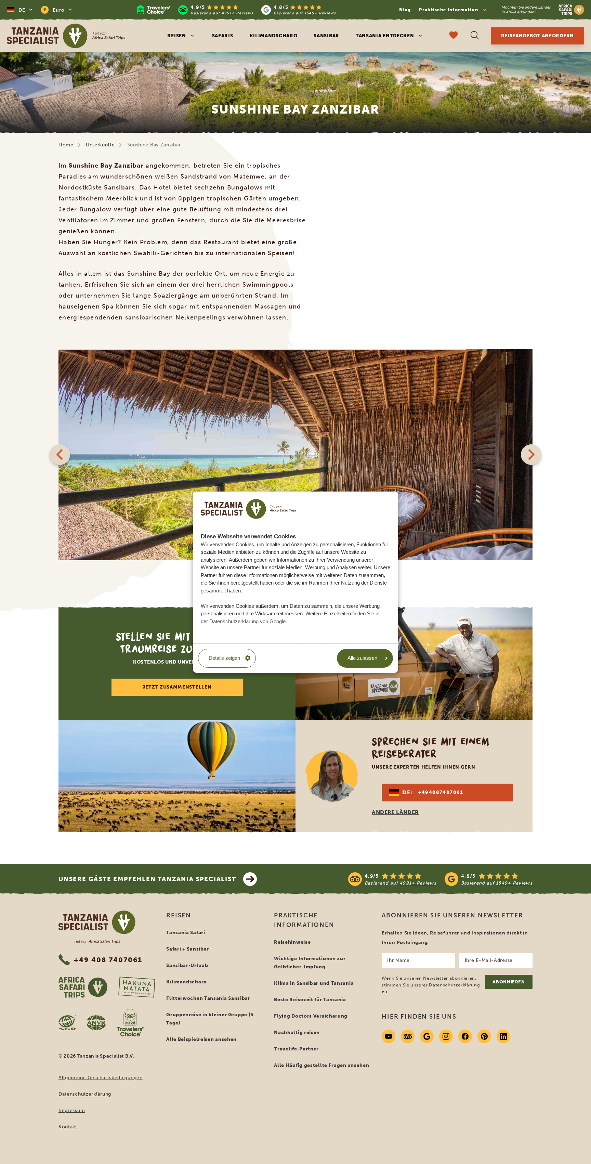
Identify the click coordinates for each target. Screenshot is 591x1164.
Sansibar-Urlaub (187, 965)
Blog (405, 10)
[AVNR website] (96, 1022)
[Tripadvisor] (408, 1036)
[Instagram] (446, 1036)
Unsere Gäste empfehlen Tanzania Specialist (147, 879)
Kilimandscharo (274, 36)
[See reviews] (440, 879)
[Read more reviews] (236, 9)
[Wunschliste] (453, 36)
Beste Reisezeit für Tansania (310, 1000)
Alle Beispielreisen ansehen (201, 1039)
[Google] (427, 1036)
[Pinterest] (484, 1036)
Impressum (71, 1110)
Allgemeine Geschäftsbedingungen (100, 1078)
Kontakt (67, 1127)
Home (66, 145)
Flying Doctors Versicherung (310, 1016)
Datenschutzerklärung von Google (247, 621)
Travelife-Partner (296, 1049)
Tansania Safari (185, 933)
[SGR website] (67, 1022)
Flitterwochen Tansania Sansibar (208, 998)
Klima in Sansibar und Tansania (314, 983)
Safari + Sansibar (187, 949)
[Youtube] (388, 1036)
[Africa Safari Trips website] (82, 987)
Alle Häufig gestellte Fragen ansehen (321, 1065)
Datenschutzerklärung (84, 1094)
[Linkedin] (503, 1036)
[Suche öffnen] (475, 36)
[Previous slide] (60, 454)
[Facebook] (465, 1036)
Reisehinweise (292, 942)
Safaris (222, 36)
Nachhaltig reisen (297, 1032)
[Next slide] (531, 454)
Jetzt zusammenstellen (177, 687)
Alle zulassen (362, 658)
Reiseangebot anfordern (537, 36)
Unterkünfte (100, 145)
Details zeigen (224, 658)
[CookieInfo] (249, 509)
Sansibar (326, 36)
